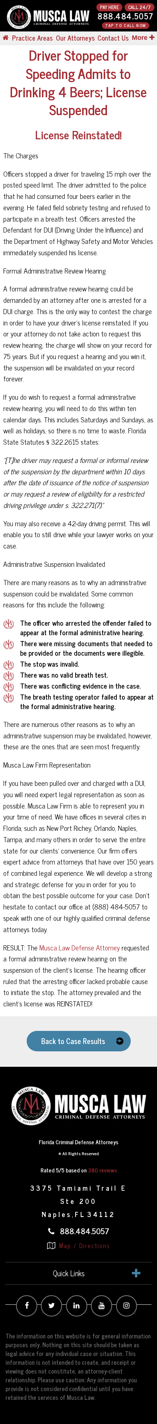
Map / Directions (83, 1245)
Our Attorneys (75, 38)
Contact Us (113, 38)
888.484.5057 (125, 16)
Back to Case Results (73, 1041)
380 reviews (102, 1170)
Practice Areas (32, 38)
